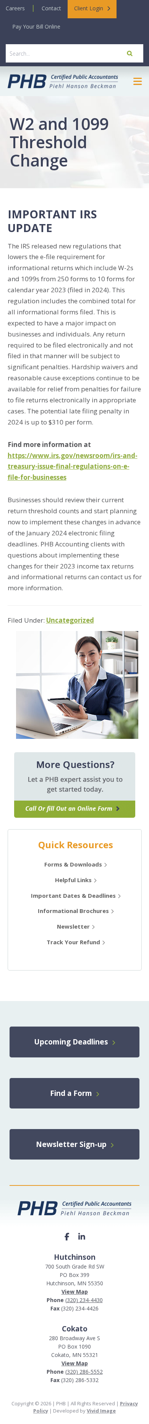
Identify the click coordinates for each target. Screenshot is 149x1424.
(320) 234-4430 (84, 1300)
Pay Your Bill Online (36, 26)
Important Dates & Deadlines (73, 895)
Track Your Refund (73, 942)
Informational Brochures (73, 911)
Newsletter (73, 926)
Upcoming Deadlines (72, 1042)
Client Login (88, 8)
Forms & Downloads (73, 864)
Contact (51, 8)
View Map (75, 1291)
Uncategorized (70, 620)
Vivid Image (101, 1410)
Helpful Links (73, 880)
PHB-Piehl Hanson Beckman (63, 81)
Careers (15, 8)
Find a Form (72, 1093)
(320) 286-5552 (84, 1371)
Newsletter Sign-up (72, 1144)
